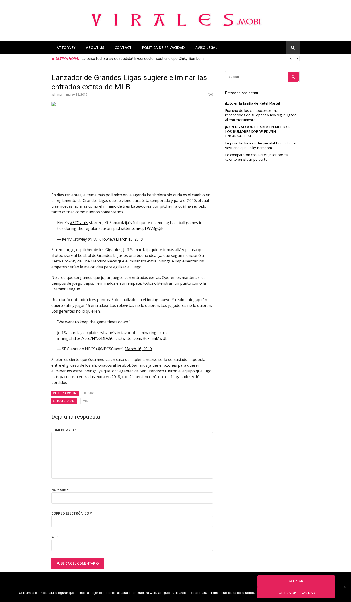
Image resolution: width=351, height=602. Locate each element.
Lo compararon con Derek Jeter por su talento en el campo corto (256, 157)
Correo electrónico (71, 513)
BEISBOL (90, 393)
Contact (123, 47)
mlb (85, 401)
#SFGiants (79, 222)
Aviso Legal (206, 47)
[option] (190, 58)
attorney (66, 47)
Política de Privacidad (163, 47)
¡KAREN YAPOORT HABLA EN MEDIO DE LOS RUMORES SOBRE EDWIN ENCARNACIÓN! (258, 131)
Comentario (64, 429)
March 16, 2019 (138, 348)
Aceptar (296, 581)
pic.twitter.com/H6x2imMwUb (141, 338)
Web (54, 537)
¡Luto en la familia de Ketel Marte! (252, 103)
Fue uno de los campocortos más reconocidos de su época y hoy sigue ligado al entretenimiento (261, 115)
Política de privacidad (296, 592)
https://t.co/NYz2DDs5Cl (92, 338)
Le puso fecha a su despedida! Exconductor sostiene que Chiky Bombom (142, 58)
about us (95, 47)
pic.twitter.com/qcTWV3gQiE (138, 228)
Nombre (60, 489)
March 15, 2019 (129, 239)
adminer (57, 95)
